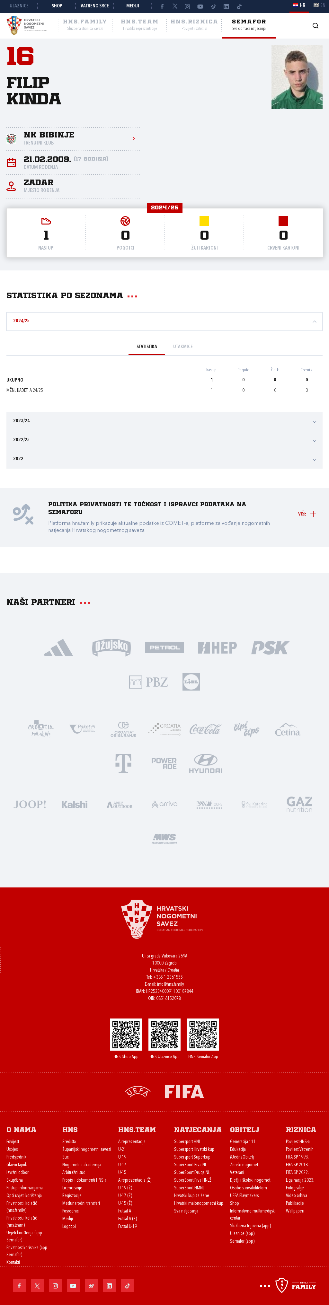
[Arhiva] (315, 26)
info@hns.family (170, 984)
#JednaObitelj (242, 1157)
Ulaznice (19, 6)
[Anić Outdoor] (119, 804)
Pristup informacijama (24, 1188)
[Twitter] (174, 6)
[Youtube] (200, 6)
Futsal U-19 (127, 1226)
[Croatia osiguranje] (123, 728)
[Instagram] (187, 6)
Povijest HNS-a (298, 1142)
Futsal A (124, 1211)
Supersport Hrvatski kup (194, 1149)
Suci (65, 1157)
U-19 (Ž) (125, 1188)
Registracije (72, 1196)
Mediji (132, 6)
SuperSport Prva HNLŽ (192, 1180)
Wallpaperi (295, 1211)
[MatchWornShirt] (164, 838)
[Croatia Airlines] (164, 728)
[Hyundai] (205, 763)
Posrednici (70, 1211)
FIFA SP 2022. (297, 1172)
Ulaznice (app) (242, 1233)
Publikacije (295, 1203)
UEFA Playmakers (244, 1196)
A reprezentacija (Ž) (134, 1180)
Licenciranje (72, 1188)
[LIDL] (191, 681)
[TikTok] (239, 6)
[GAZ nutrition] (299, 804)
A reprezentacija (132, 1142)
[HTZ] (41, 728)
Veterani (237, 1172)
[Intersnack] (246, 728)
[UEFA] (138, 1091)
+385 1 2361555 (168, 977)
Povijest (12, 1142)
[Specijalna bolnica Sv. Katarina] (254, 804)
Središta (69, 1142)
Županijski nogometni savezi (86, 1149)
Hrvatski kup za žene (191, 1196)
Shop (57, 6)
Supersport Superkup (192, 1157)
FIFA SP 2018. (297, 1165)
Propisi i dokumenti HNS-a (84, 1180)
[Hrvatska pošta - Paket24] (82, 728)
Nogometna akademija (81, 1165)
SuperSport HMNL (189, 1188)
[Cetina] (287, 728)
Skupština (14, 1180)
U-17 (122, 1165)
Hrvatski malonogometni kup (198, 1203)
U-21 (122, 1149)
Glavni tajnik (16, 1165)
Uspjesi (12, 1149)
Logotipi (69, 1226)
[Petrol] (164, 647)
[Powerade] (164, 763)
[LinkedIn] (226, 6)
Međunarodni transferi (81, 1203)
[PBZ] (148, 681)
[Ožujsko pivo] (111, 647)
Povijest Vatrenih (300, 1149)
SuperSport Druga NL (192, 1172)
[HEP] (217, 647)
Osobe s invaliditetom (248, 1188)
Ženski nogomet (244, 1165)
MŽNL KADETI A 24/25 (24, 390)
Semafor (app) (242, 1241)
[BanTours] (209, 804)
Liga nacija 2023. (300, 1180)
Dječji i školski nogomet (250, 1180)
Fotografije (295, 1188)
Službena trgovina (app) (250, 1226)
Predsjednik (16, 1157)
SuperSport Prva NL (190, 1165)
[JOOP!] (29, 804)
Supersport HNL (187, 1142)
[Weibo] (213, 6)
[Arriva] (164, 804)
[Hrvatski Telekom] (123, 763)
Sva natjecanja (186, 1211)
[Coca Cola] (205, 728)
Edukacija (238, 1149)
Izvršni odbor (17, 1172)
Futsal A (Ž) (127, 1219)
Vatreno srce (95, 6)
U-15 (122, 1172)
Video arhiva (296, 1196)
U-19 (122, 1157)
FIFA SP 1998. (297, 1157)
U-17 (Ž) (125, 1196)
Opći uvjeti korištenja (24, 1196)
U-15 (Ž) (125, 1203)
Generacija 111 (243, 1142)
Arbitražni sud (73, 1172)
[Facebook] (162, 6)
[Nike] (58, 647)
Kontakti (13, 1262)
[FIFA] (184, 1091)
